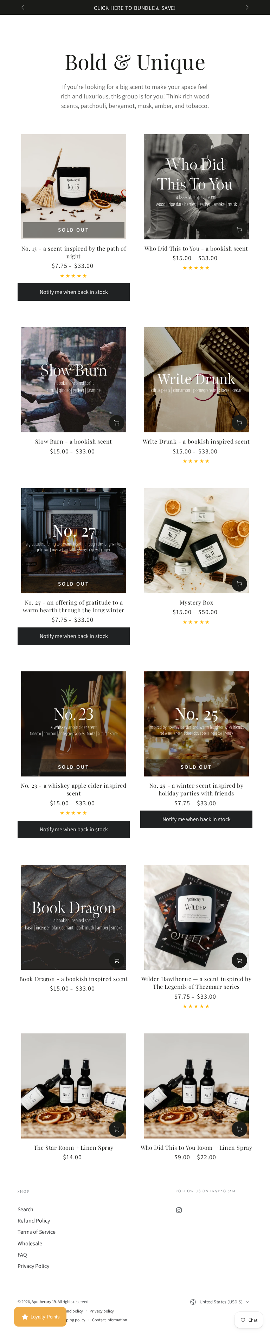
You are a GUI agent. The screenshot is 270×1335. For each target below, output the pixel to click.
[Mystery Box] (196, 541)
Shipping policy (71, 1319)
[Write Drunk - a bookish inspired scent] (196, 380)
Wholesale (30, 1243)
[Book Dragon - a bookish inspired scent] (74, 917)
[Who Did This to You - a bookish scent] (196, 187)
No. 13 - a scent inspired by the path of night (73, 252)
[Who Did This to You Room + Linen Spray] (196, 1086)
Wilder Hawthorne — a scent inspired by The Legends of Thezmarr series (196, 982)
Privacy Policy (33, 1266)
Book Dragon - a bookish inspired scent (73, 978)
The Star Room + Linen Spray (74, 1147)
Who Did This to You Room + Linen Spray (196, 1147)
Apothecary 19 (44, 1301)
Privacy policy (102, 1311)
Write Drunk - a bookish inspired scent (196, 441)
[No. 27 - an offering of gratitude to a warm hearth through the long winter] (74, 541)
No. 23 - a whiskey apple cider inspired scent (73, 789)
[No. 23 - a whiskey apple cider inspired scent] (74, 724)
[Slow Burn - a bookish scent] (74, 380)
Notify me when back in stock (74, 292)
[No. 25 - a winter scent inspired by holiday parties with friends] (196, 724)
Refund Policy (34, 1220)
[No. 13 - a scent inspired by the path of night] (74, 187)
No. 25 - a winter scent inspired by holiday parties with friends (196, 789)
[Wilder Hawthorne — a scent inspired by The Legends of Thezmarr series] (196, 917)
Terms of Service (37, 1232)
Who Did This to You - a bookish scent (196, 248)
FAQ (22, 1254)
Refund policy (71, 1311)
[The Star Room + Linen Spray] (74, 1086)
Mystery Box (196, 602)
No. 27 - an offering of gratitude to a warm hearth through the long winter (73, 606)
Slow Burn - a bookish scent (73, 441)
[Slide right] (246, 8)
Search (25, 1209)
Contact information (109, 1319)
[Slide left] (24, 8)
